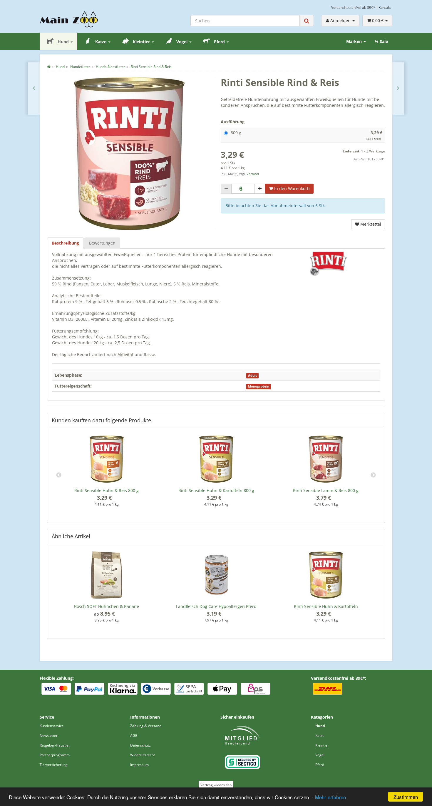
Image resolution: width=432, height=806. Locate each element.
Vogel (182, 41)
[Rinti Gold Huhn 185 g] (398, 88)
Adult (252, 375)
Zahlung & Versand (145, 725)
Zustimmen (406, 796)
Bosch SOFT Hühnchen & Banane (106, 606)
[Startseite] (48, 66)
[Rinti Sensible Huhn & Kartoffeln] (34, 88)
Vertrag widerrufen (216, 784)
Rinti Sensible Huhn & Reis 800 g (106, 490)
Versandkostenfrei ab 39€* (353, 7)
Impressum (139, 764)
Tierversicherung (54, 764)
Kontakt (385, 7)
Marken (354, 41)
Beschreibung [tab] (65, 243)
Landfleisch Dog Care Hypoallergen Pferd (216, 606)
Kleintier (141, 41)
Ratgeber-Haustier (55, 745)
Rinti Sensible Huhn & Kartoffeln (326, 606)
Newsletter (49, 735)
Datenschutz (140, 745)
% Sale (381, 41)
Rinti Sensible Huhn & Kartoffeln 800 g (216, 490)
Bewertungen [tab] (102, 243)
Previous (59, 475)
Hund (63, 41)
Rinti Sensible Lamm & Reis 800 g (326, 490)
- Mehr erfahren (329, 797)
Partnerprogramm (55, 754)
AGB (134, 735)
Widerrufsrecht (142, 754)
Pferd (219, 41)
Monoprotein (258, 386)
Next (373, 475)
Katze (101, 41)
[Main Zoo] (80, 19)
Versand (253, 174)
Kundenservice (52, 725)
